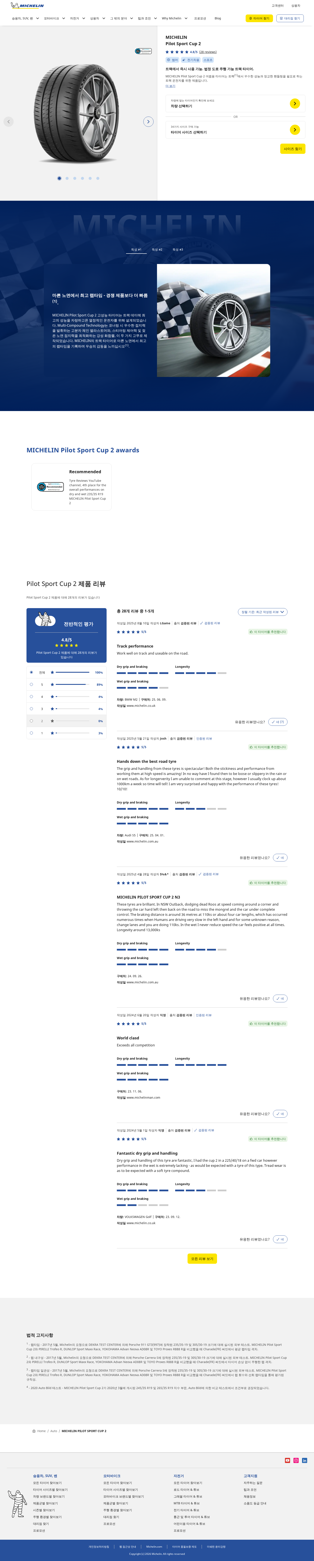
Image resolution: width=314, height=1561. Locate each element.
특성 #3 (178, 249)
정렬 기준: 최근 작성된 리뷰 (260, 612)
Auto (53, 1431)
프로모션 (200, 18)
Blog (218, 18)
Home (41, 1431)
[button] (191, 51)
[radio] (66, 672)
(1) (236, 75)
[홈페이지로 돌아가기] (27, 5)
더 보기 (170, 86)
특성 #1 (136, 249)
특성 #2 (157, 249)
